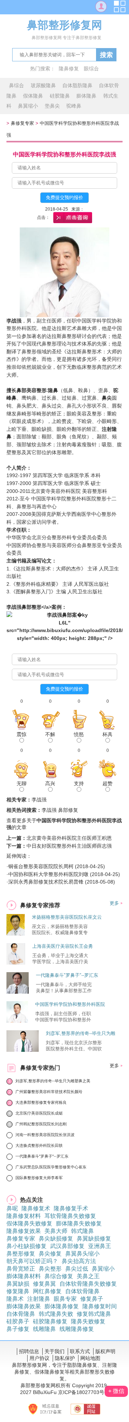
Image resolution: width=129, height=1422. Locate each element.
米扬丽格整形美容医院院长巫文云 (67, 917)
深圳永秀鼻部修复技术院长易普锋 (45, 882)
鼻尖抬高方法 (79, 1261)
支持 (79, 783)
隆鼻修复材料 (23, 1216)
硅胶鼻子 (17, 1321)
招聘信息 (29, 1351)
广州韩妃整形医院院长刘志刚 (41, 1124)
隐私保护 (65, 1358)
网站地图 (90, 1358)
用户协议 (39, 1358)
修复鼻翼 (44, 1284)
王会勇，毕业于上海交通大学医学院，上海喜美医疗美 (60, 958)
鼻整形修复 (20, 1254)
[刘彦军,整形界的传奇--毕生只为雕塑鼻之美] (22, 1050)
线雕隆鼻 (44, 1329)
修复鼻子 (91, 1299)
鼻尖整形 (50, 1269)
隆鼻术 (15, 1299)
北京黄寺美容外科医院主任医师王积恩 (69, 838)
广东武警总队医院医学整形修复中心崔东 (50, 1167)
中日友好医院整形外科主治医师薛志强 (69, 846)
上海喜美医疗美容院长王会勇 (62, 946)
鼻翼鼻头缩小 (82, 1254)
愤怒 (79, 734)
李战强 (14, 607)
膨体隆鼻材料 (23, 1276)
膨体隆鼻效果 (23, 1306)
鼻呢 (12, 1208)
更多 (114, 903)
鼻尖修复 (50, 1254)
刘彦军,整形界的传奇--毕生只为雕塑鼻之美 (52, 1081)
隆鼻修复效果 (23, 1231)
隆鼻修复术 (36, 1208)
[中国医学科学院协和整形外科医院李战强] (17, 1021)
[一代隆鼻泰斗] (17, 992)
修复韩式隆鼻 (94, 1314)
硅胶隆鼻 (60, 96)
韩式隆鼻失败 (56, 1314)
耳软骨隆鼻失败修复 (70, 1216)
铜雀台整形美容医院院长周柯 (40, 866)
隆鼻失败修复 (88, 1321)
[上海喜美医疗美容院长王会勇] (15, 963)
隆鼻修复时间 (99, 1306)
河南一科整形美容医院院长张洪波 (45, 1135)
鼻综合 (16, 85)
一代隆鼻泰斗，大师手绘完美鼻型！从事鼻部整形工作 (64, 987)
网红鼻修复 (47, 1291)
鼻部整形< (33, 607)
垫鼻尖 (52, 106)
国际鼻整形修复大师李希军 (39, 1178)
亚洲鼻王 (99, 1246)
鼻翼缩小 (28, 106)
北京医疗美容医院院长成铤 (39, 1113)
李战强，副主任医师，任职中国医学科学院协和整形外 (63, 1016)
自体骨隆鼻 (20, 1314)
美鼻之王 (88, 1276)
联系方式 (80, 1351)
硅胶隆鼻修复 (50, 1321)
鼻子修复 (17, 1329)
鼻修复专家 (22, 123)
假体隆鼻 (33, 96)
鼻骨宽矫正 (20, 1269)
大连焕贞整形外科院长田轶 (39, 1145)
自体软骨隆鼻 (82, 1291)
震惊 (21, 734)
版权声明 (105, 1351)
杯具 (107, 734)
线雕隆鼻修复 (76, 1329)
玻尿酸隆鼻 (43, 85)
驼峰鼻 (73, 106)
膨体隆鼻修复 (61, 1306)
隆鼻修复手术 (71, 1208)
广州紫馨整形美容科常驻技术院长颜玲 (48, 1091)
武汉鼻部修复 (67, 1246)
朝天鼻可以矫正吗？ (32, 1261)
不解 (50, 734)
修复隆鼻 (17, 1291)
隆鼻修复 (69, 68)
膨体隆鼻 (86, 96)
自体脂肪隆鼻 (77, 85)
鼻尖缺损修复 (56, 1238)
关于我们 (54, 1351)
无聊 (21, 783)
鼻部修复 (68, 810)
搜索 (106, 54)
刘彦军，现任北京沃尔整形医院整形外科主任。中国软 (74, 1045)
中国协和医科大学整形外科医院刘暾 (48, 874)
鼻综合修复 (58, 1276)
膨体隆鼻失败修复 (79, 1223)
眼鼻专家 (65, 1299)
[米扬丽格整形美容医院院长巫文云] (15, 934)
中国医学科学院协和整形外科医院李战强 (64, 154)
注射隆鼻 (38, 1299)
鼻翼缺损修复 (94, 1238)
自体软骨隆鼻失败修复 (88, 1284)
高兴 (50, 783)
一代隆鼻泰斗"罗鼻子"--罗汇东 (67, 975)
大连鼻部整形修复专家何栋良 (41, 1102)
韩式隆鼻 (82, 1231)
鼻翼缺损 (17, 1284)
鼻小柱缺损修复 (26, 1246)
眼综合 (91, 68)
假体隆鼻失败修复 (29, 1223)
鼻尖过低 (76, 1269)
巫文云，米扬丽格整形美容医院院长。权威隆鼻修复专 (60, 929)
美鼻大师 (55, 1231)
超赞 (107, 783)
